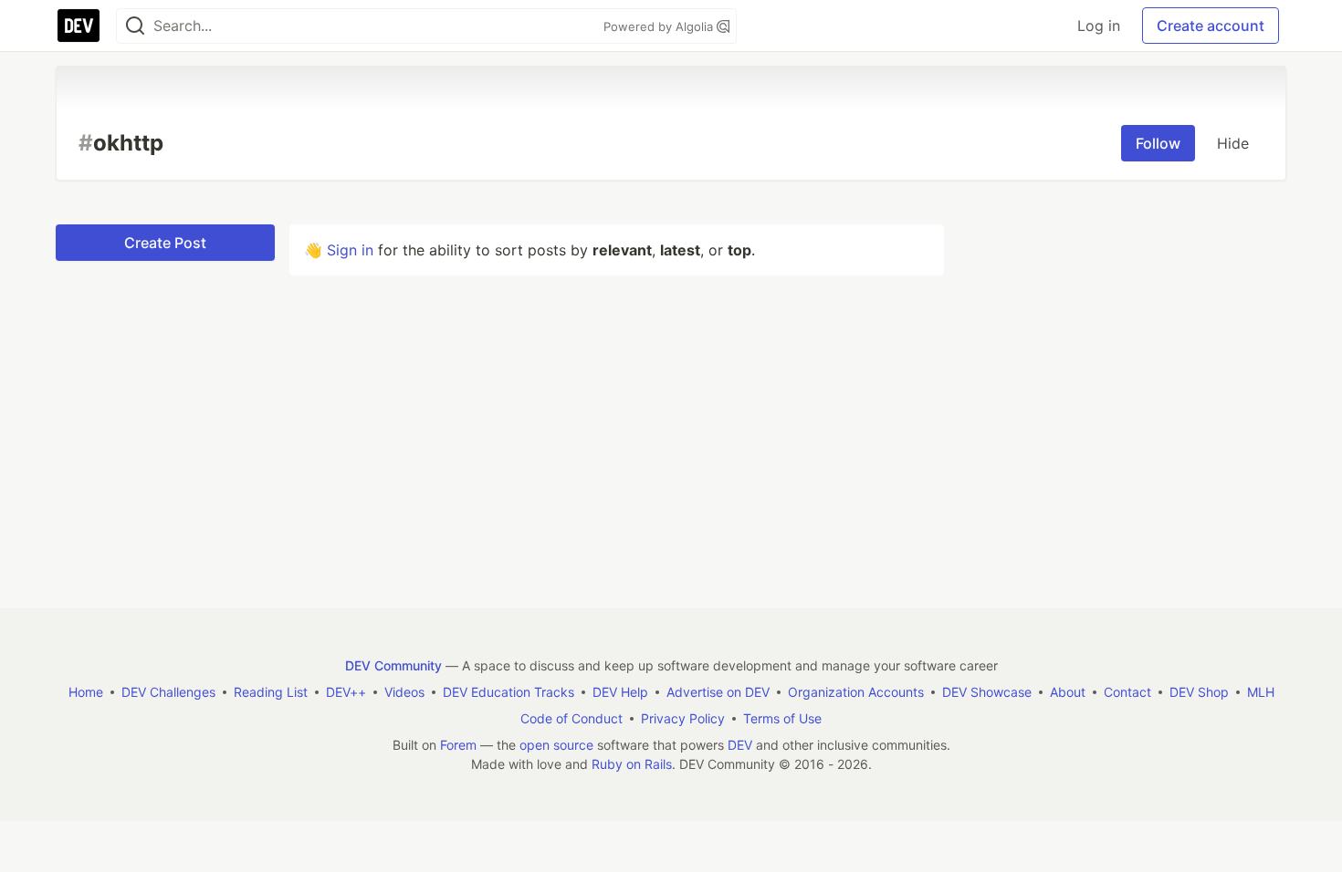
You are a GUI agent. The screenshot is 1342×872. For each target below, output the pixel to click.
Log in (1098, 25)
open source (556, 745)
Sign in (350, 250)
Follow (1158, 143)
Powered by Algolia (660, 26)
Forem (458, 745)
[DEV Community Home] (78, 25)
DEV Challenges (168, 692)
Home (85, 692)
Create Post (165, 243)
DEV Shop (1199, 692)
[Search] (135, 26)
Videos (404, 692)
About (1067, 692)
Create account (1210, 25)
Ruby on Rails (632, 764)
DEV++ (346, 692)
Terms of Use (782, 718)
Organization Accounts (856, 692)
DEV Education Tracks (508, 692)
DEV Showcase (987, 692)
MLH (1260, 692)
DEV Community (393, 665)
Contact (1127, 692)
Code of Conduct (571, 718)
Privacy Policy (683, 718)
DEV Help (620, 692)
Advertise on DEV (718, 692)
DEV (740, 745)
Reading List (271, 692)
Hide (1233, 143)
